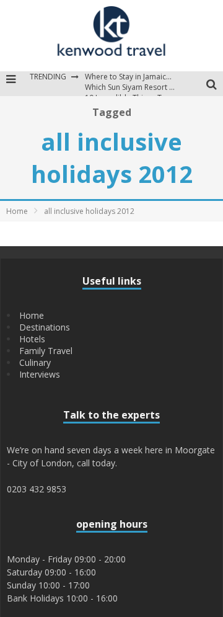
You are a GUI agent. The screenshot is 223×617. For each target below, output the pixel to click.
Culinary (35, 362)
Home (17, 211)
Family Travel (45, 351)
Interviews (39, 374)
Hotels (32, 339)
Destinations (44, 327)
